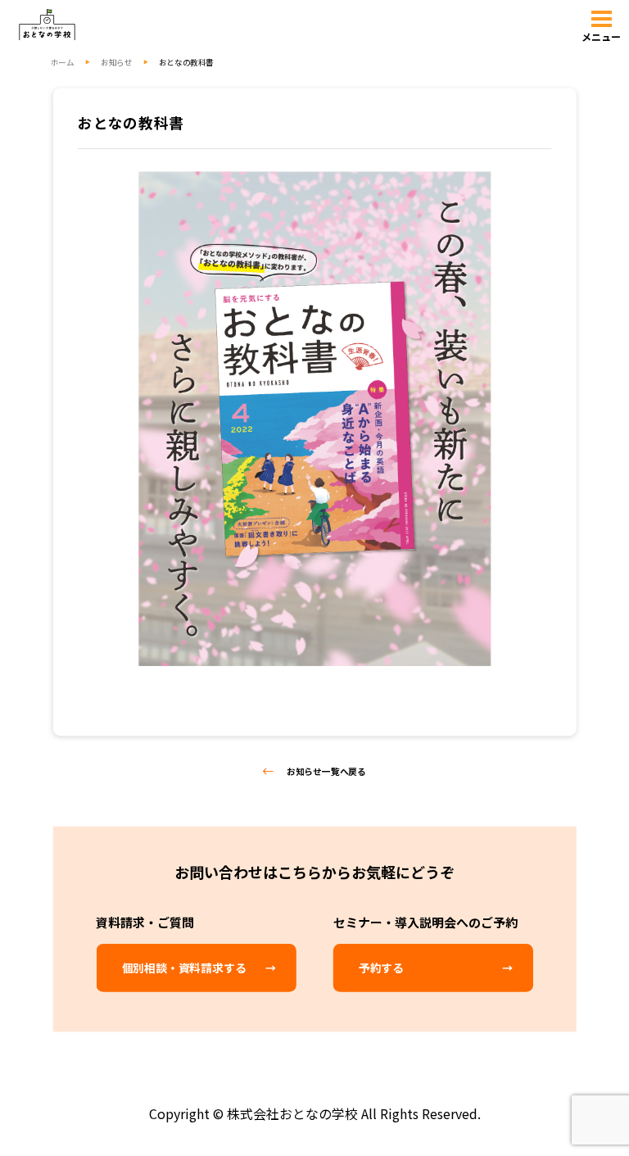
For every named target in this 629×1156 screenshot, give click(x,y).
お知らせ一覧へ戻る (326, 771)
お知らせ (116, 61)
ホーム (63, 61)
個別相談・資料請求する (184, 967)
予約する (381, 967)
